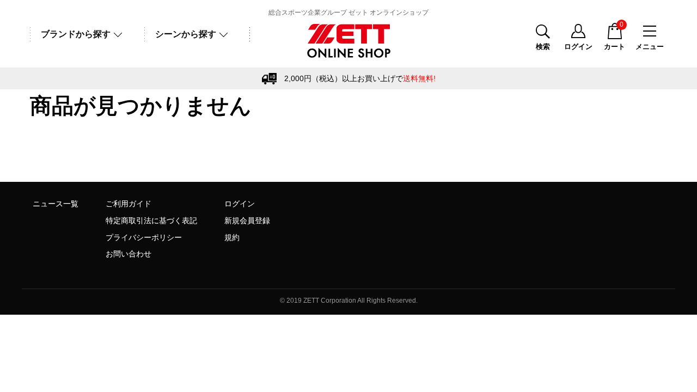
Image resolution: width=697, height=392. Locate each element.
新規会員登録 (247, 220)
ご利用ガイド (128, 203)
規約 (232, 237)
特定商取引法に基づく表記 (151, 220)
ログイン (239, 203)
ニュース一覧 (55, 203)
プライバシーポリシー (144, 237)
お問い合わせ (128, 253)
